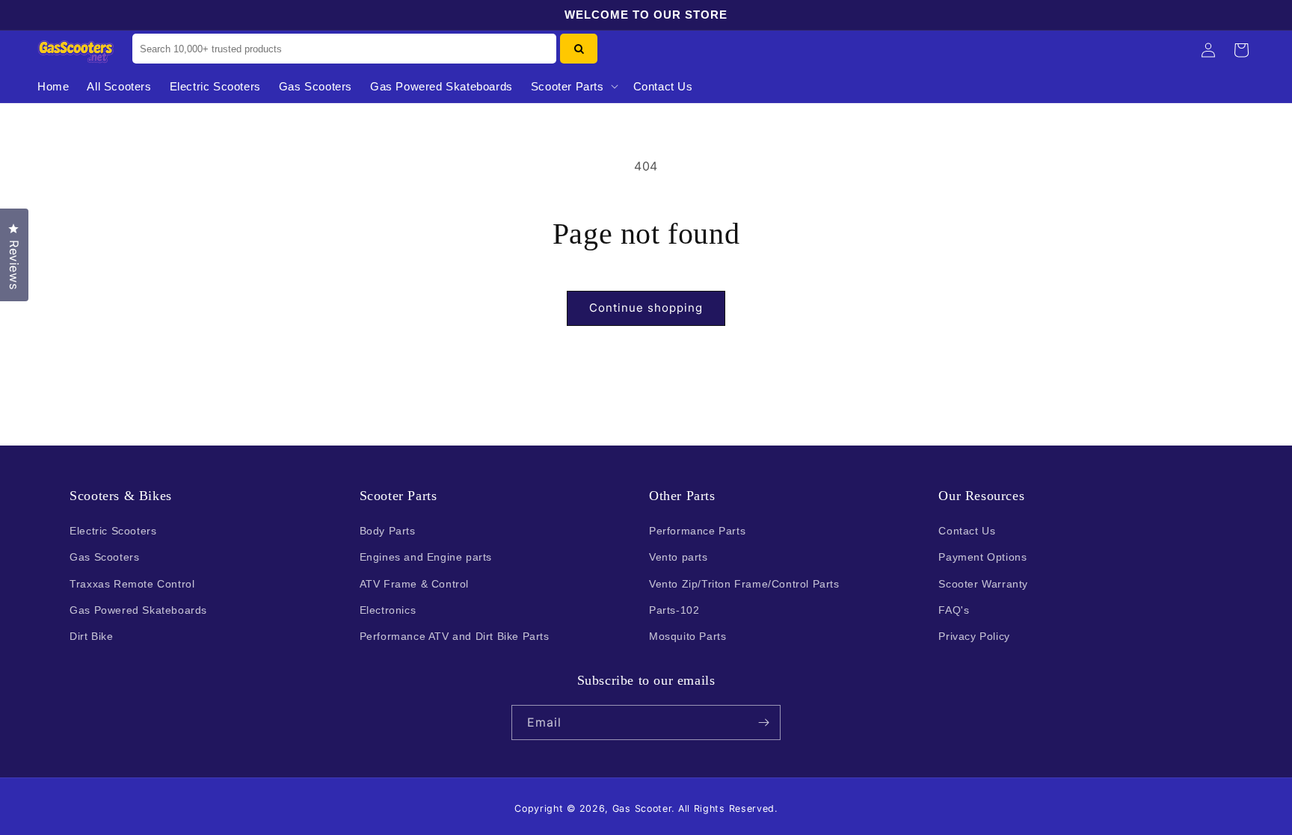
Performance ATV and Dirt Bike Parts (455, 636)
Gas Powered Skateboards (138, 610)
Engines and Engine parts (426, 557)
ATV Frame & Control (414, 584)
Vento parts (678, 557)
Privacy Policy (973, 636)
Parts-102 (674, 610)
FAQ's (953, 610)
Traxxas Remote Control (132, 584)
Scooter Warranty (983, 584)
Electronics (388, 610)
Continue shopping (646, 308)
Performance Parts (697, 531)
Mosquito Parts (687, 636)
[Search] (578, 49)
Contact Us (966, 531)
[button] (573, 86)
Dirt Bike (91, 636)
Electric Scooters (113, 531)
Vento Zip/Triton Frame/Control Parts (744, 584)
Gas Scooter (642, 808)
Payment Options (982, 557)
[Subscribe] (763, 722)
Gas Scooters (104, 557)
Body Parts (388, 531)
